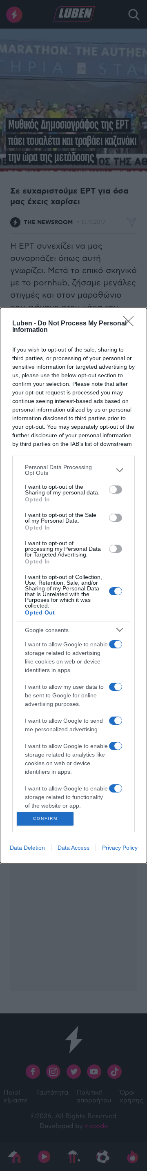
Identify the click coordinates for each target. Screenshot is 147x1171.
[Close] (131, 324)
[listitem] (73, 470)
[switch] (115, 489)
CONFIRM (45, 818)
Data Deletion (27, 847)
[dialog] (73, 585)
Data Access (73, 847)
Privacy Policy (120, 847)
